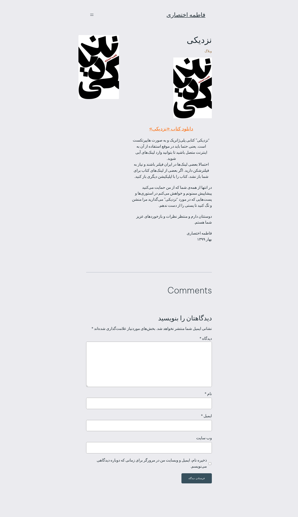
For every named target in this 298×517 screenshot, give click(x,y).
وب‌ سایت (204, 437)
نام (208, 393)
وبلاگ (208, 51)
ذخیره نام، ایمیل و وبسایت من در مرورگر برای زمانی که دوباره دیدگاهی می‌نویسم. (152, 463)
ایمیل (206, 415)
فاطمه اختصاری (185, 14)
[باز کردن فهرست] (91, 14)
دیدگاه (205, 338)
